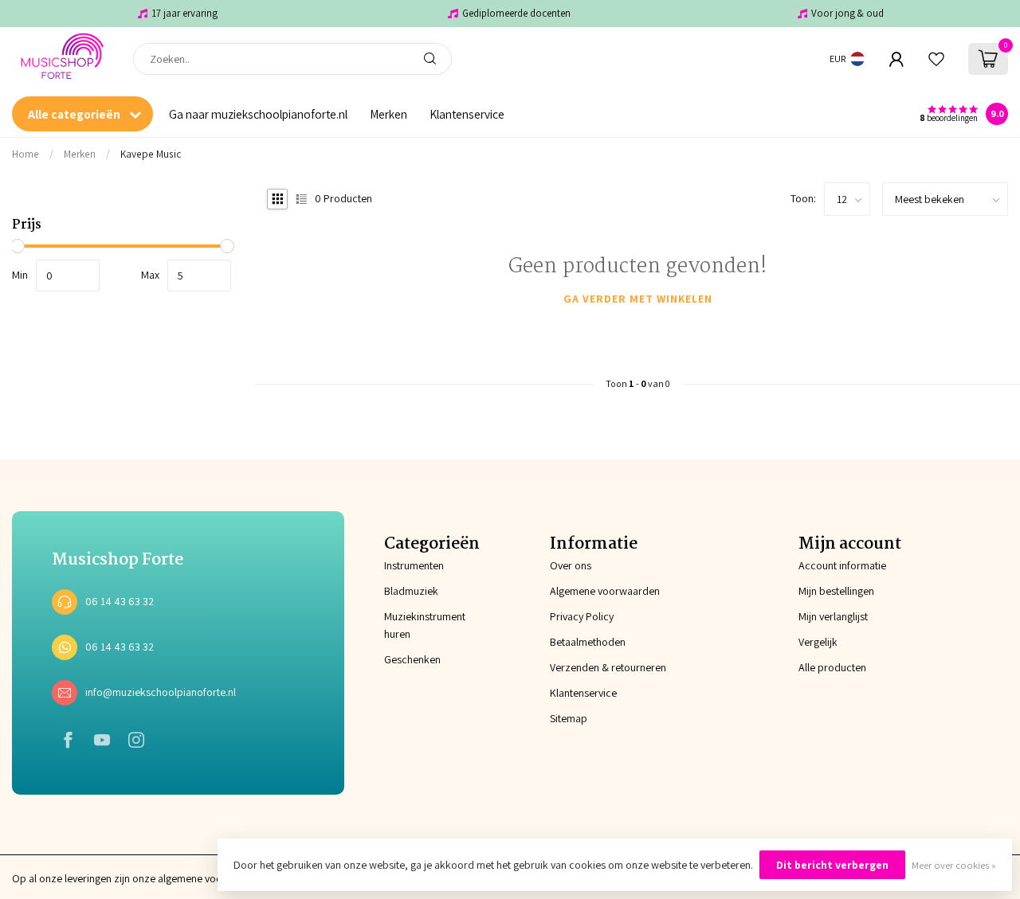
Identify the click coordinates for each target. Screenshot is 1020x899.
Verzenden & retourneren (608, 667)
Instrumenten (414, 565)
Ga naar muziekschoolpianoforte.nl (258, 114)
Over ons (570, 565)
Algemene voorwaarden (605, 591)
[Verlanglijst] (936, 59)
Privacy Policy (582, 616)
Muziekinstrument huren (424, 625)
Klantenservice (467, 114)
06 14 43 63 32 (119, 601)
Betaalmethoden (588, 642)
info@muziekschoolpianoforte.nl (160, 692)
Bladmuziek (411, 591)
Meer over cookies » (954, 865)
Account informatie (842, 565)
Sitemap (568, 718)
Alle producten (832, 667)
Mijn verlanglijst (833, 616)
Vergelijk (818, 642)
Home (25, 154)
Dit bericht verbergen (832, 865)
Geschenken (412, 659)
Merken (388, 114)
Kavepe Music (150, 154)
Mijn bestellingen (836, 591)
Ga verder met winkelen (637, 298)
